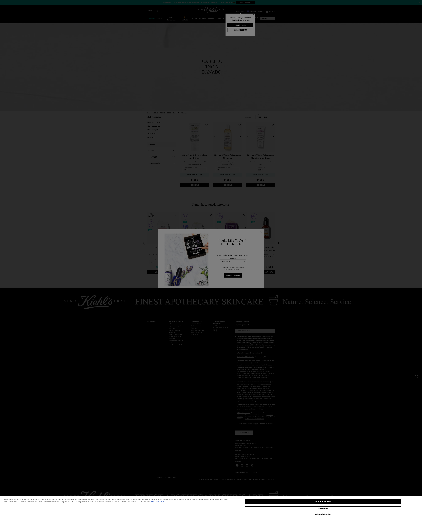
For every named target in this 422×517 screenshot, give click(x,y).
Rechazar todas (323, 509)
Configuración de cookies (323, 514)
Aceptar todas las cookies (323, 501)
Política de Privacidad (157, 502)
